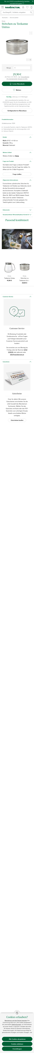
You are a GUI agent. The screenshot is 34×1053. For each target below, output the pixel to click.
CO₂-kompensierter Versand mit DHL (17, 79)
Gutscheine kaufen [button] (17, 420)
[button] (31, 33)
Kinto (17, 156)
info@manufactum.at (17, 354)
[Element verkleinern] (27, 59)
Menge (9, 68)
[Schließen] (32, 1)
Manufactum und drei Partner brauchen (16, 1020)
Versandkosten (25, 77)
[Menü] (2, 7)
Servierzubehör (14, 17)
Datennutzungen (16, 1024)
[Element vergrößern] (30, 59)
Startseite (5, 17)
